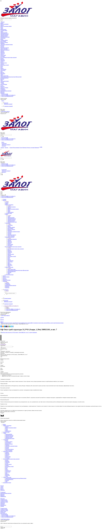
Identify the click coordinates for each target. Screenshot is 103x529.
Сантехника (10, 225)
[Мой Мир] (4, 326)
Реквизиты (2, 502)
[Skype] (11, 326)
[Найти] (1, 20)
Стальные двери (11, 322)
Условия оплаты (3, 499)
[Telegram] (13, 326)
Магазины (2, 498)
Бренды (2, 488)
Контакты (2, 494)
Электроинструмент (59, 322)
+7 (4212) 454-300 (6, 96)
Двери (9, 216)
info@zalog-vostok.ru (5, 111)
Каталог (7, 202)
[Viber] (8, 326)
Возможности (3, 505)
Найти (2, 527)
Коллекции (2, 512)
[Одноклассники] (3, 326)
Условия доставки (4, 500)
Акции (1, 486)
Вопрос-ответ (3, 511)
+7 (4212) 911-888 (4, 94)
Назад (7, 201)
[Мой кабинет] (1, 168)
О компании (2, 492)
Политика (2, 504)
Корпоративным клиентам (5, 493)
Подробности (3, 344)
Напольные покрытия (12, 239)
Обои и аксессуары (11, 269)
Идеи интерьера (3, 513)
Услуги (1, 487)
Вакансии (2, 495)
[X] (6, 326)
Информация (3, 496)
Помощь (2, 506)
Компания (7, 283)
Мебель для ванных (12, 206)
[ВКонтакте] (1, 326)
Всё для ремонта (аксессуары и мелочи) (16, 248)
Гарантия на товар (4, 501)
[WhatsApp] (9, 326)
